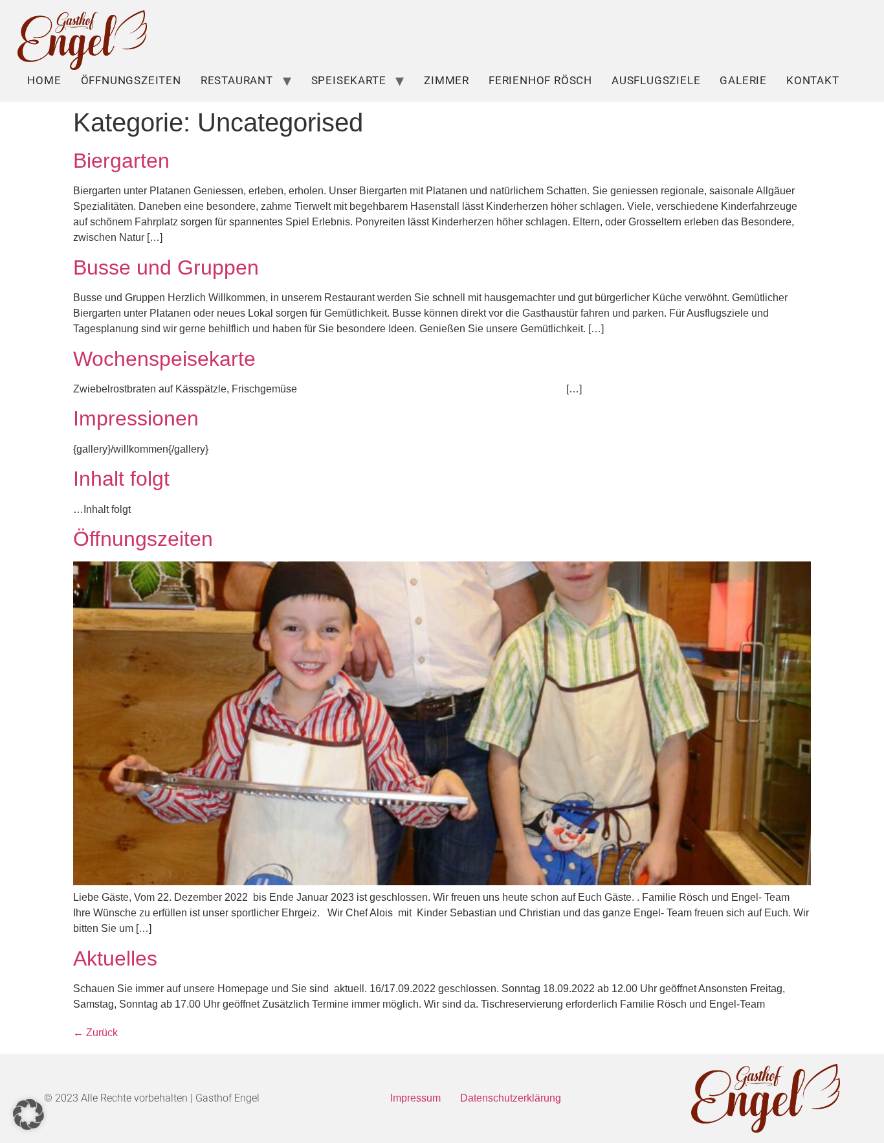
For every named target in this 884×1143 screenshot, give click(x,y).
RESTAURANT (237, 80)
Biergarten (121, 160)
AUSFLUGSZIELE (656, 80)
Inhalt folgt (121, 478)
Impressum (415, 1097)
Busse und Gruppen (166, 267)
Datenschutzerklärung (510, 1097)
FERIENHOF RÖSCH (540, 80)
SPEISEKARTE (348, 80)
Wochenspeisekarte (164, 358)
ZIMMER (446, 80)
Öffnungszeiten (131, 80)
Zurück (95, 1032)
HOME (44, 80)
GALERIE (743, 80)
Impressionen (136, 418)
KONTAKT (812, 80)
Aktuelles (115, 958)
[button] (28, 1114)
